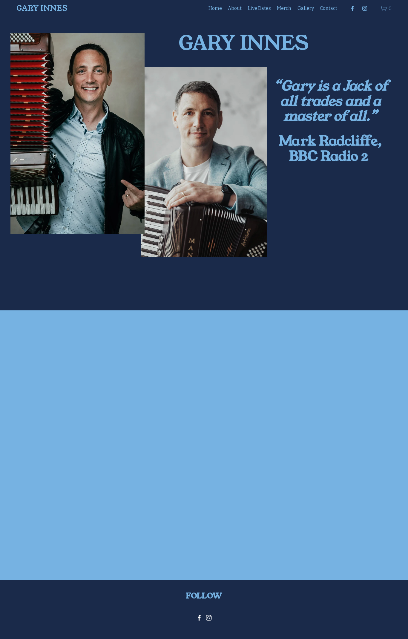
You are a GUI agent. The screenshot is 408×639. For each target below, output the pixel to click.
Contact (328, 8)
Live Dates (259, 8)
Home (215, 8)
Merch (284, 8)
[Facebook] (352, 8)
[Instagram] (365, 8)
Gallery (305, 8)
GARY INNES (42, 8)
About (235, 8)
